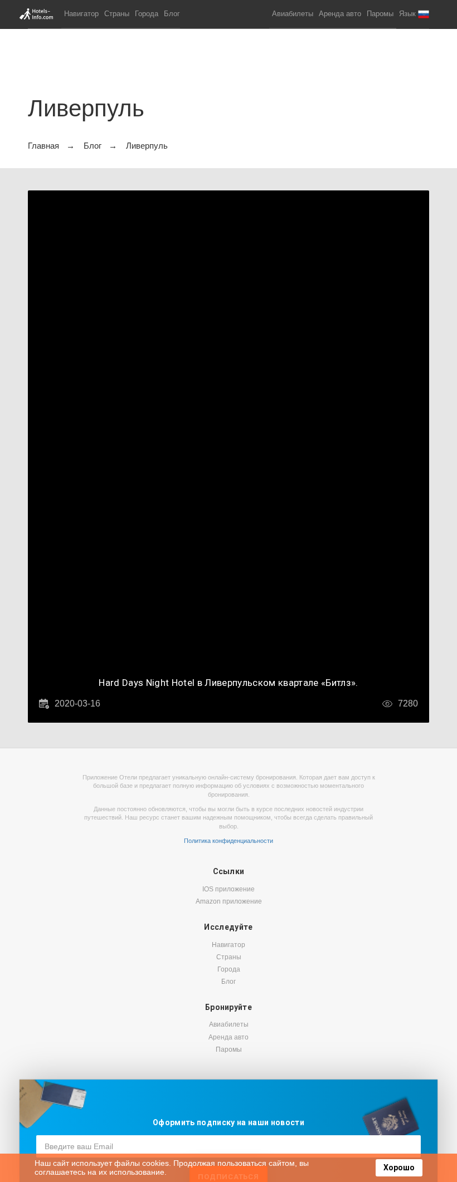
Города (146, 13)
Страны (116, 13)
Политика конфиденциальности (228, 840)
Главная (43, 145)
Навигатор (81, 13)
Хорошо (399, 1167)
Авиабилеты (292, 13)
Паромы (380, 13)
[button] (414, 14)
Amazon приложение (229, 901)
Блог (172, 13)
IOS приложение (228, 889)
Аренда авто (340, 13)
